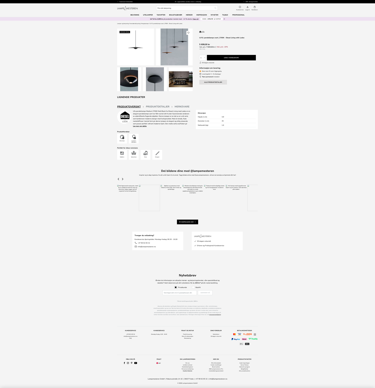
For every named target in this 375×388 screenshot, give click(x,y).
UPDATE (211, 19)
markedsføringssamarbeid (216, 371)
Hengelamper (145, 23)
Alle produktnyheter (244, 371)
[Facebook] (124, 363)
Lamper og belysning (123, 23)
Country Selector (187, 371)
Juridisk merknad (187, 365)
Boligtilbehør (244, 369)
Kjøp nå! (196, 19)
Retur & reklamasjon (187, 336)
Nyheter (214, 15)
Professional (238, 15)
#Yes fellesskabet (216, 363)
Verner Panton (245, 365)
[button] (129, 79)
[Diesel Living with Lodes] (209, 32)
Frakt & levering (187, 334)
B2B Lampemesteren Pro (216, 369)
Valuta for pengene (244, 367)
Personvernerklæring (187, 369)
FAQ (130, 338)
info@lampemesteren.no (147, 247)
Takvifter (161, 15)
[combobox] (187, 8)
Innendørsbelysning (135, 23)
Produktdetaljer (157, 106)
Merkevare (182, 106)
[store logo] (127, 8)
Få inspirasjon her (186, 222)
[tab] (130, 106)
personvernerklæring (215, 314)
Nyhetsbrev (216, 334)
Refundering (187, 338)
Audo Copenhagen (244, 363)
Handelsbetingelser (187, 367)
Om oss (187, 363)
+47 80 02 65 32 (144, 243)
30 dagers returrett (216, 336)
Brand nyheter (216, 367)
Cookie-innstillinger (216, 365)
